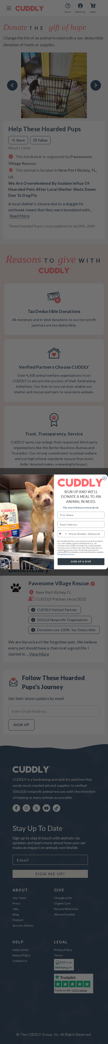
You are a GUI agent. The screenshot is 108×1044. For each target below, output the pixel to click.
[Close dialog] (104, 478)
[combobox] (63, 534)
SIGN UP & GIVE (81, 561)
